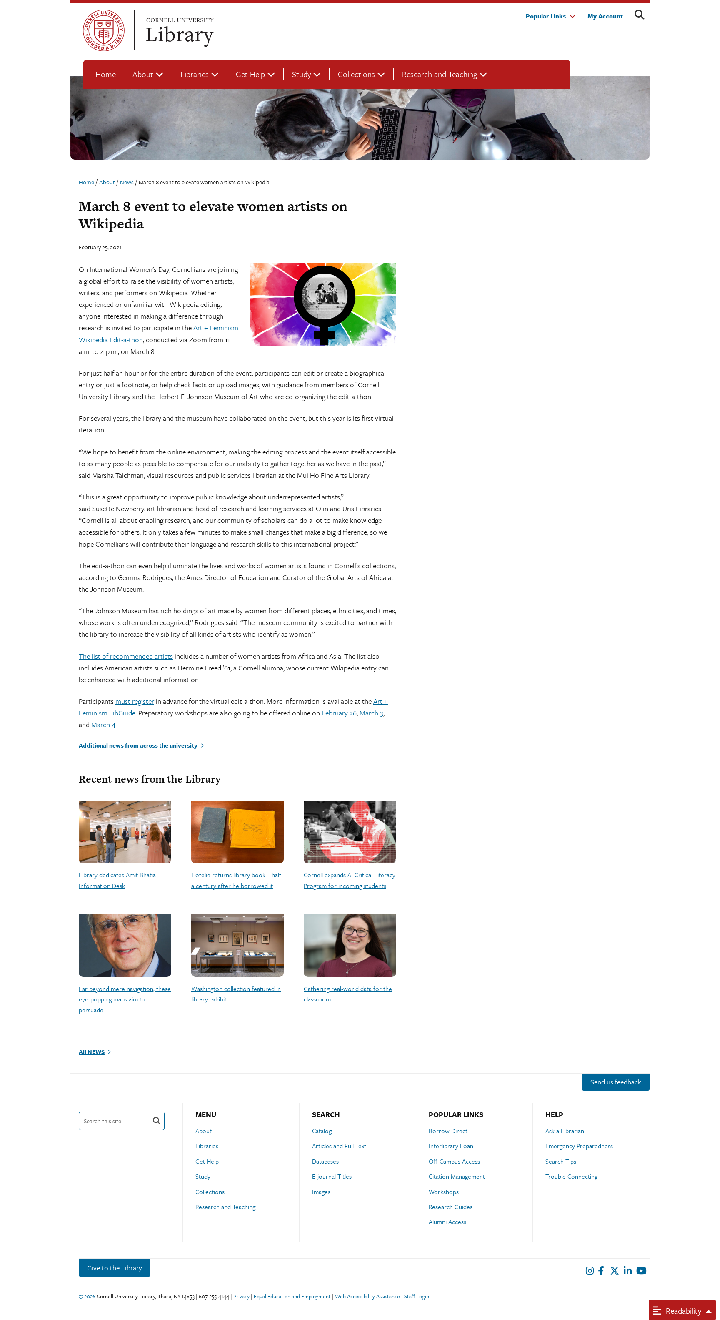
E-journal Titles (332, 1176)
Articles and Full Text (339, 1145)
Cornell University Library (178, 30)
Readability (682, 1310)
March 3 (371, 713)
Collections (356, 74)
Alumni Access (447, 1221)
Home (105, 74)
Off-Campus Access (454, 1161)
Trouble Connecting (571, 1176)
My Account (605, 15)
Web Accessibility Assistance (367, 1296)
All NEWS (92, 1051)
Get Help (250, 74)
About (142, 74)
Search (156, 1121)
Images (321, 1191)
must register (134, 701)
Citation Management (457, 1176)
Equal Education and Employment (292, 1296)
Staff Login (416, 1296)
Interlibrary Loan (451, 1145)
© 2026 (87, 1296)
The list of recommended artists (126, 656)
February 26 (339, 713)
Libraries (194, 74)
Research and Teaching (439, 74)
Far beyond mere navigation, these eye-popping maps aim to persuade (125, 999)
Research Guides (450, 1206)
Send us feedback (615, 1082)
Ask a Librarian (564, 1130)
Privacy (241, 1296)
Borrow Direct (448, 1130)
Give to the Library (114, 1267)
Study (301, 74)
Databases (325, 1161)
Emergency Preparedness (579, 1145)
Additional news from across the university (138, 745)
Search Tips (560, 1161)
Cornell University (104, 30)
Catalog (322, 1130)
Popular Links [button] (547, 15)
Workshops (444, 1191)
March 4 (103, 724)
